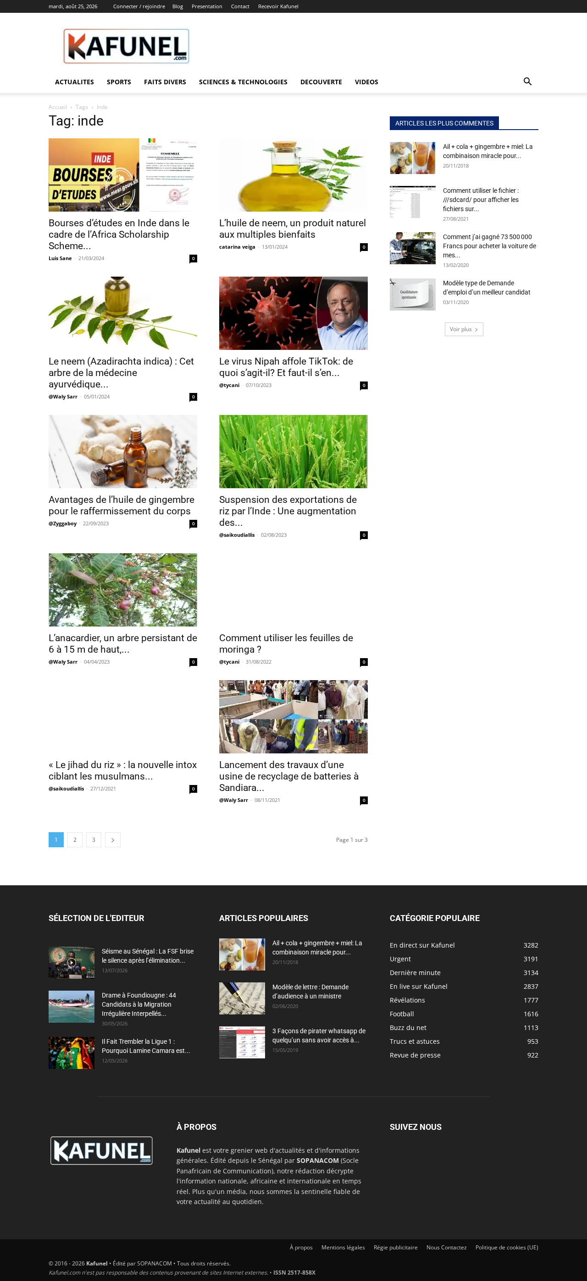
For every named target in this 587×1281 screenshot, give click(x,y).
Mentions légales (343, 1247)
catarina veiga (237, 246)
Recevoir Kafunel (278, 6)
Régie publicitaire (396, 1247)
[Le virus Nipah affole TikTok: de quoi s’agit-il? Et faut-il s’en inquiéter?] (293, 313)
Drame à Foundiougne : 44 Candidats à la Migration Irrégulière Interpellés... (139, 1004)
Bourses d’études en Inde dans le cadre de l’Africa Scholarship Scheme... (119, 234)
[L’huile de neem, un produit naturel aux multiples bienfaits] (293, 175)
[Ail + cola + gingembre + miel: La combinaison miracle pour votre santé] (413, 158)
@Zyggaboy (63, 523)
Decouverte (321, 81)
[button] (527, 82)
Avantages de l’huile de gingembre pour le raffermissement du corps (121, 505)
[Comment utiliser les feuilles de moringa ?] (293, 590)
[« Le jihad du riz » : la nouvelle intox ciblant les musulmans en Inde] (123, 716)
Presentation (207, 6)
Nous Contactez (446, 1247)
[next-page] (113, 839)
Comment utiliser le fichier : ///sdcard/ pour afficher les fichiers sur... (481, 200)
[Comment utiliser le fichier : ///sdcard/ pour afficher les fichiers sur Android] (413, 202)
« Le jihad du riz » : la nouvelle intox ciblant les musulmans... (123, 770)
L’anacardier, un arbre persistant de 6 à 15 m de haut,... (123, 643)
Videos (366, 81)
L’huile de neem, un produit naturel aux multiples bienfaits (292, 229)
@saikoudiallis (237, 534)
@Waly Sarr (63, 396)
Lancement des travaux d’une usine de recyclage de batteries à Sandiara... (289, 776)
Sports (119, 81)
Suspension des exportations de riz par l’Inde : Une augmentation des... (288, 511)
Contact (240, 6)
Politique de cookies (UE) (507, 1247)
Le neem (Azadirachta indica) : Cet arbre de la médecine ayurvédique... (121, 373)
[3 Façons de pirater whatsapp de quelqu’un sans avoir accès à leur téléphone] (242, 1042)
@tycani (229, 385)
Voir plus (461, 329)
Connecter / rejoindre (139, 6)
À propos (301, 1247)
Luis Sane (60, 258)
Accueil (58, 107)
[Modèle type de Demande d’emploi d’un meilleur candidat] (413, 294)
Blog (177, 6)
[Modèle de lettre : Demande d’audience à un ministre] (242, 998)
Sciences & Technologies (243, 81)
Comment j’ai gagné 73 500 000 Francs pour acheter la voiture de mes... (489, 246)
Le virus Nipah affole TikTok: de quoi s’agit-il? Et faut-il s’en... (286, 367)
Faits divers (165, 81)
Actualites (74, 81)
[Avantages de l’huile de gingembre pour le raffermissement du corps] (123, 451)
